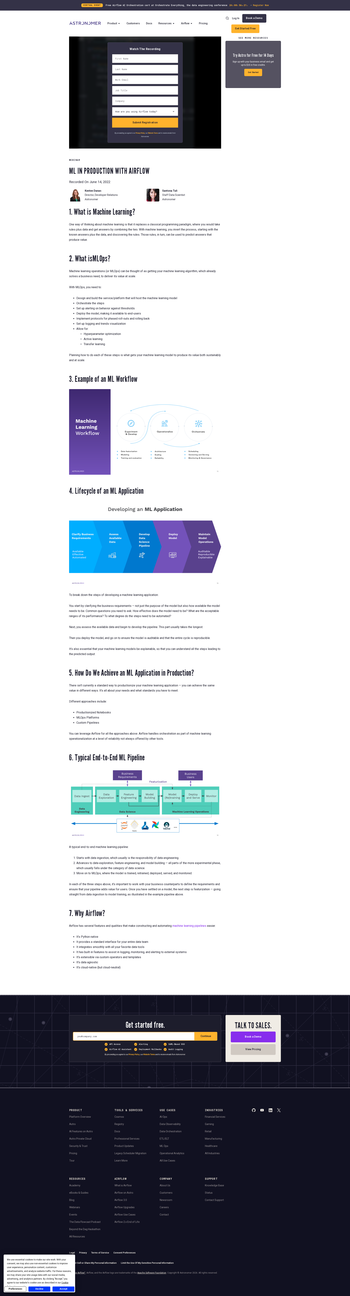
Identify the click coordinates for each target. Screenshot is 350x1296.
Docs (149, 23)
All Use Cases (167, 1160)
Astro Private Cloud (80, 1138)
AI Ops (163, 1116)
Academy (74, 1185)
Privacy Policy (140, 133)
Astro (72, 1124)
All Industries (212, 1153)
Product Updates (124, 1146)
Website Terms (153, 133)
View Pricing (253, 1049)
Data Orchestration (171, 1131)
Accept (63, 1289)
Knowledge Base (214, 1185)
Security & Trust (78, 1146)
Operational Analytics (172, 1153)
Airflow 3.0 (120, 1200)
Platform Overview (80, 1116)
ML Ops (164, 1146)
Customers (133, 23)
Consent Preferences (124, 1252)
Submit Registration (145, 122)
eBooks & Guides (78, 1192)
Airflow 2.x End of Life (127, 1221)
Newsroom (166, 1200)
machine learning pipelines (189, 926)
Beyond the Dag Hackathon (84, 1229)
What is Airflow (123, 1185)
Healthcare (211, 1146)
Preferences (15, 1289)
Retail (208, 1131)
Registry (119, 1124)
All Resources (77, 1236)
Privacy (83, 1252)
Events (73, 1214)
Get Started (253, 72)
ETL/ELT (164, 1138)
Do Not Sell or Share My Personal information (92, 1263)
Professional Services (126, 1138)
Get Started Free (245, 28)
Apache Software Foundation (151, 1273)
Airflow (185, 23)
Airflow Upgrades (124, 1207)
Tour (72, 1160)
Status (209, 1192)
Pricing (203, 23)
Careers (164, 1207)
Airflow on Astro (123, 1192)
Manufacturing (213, 1138)
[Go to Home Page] (85, 24)
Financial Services (215, 1116)
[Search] (227, 18)
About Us (165, 1185)
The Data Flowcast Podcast (85, 1221)
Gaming (209, 1124)
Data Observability (170, 1124)
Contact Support (214, 1200)
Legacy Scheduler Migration (130, 1153)
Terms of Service (100, 1252)
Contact (164, 1214)
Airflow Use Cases (124, 1214)
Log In (235, 18)
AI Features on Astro (81, 1131)
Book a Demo (254, 18)
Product (112, 23)
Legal (72, 1252)
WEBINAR (74, 159)
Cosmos (119, 1116)
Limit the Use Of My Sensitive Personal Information (147, 1263)
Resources (165, 23)
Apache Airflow (77, 1273)
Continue (206, 1036)
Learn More (121, 1160)
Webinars (74, 1207)
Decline (39, 1289)
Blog (71, 1200)
